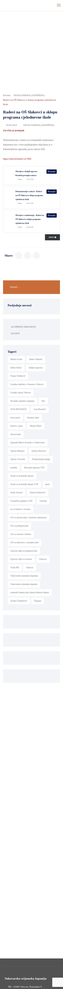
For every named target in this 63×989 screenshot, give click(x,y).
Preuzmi (51, 172)
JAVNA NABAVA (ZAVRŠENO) (28, 95)
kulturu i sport (16, 426)
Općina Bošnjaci (17, 451)
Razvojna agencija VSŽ (34, 467)
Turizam (43, 501)
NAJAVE (15, 333)
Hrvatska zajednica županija (22, 401)
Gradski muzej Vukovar (20, 392)
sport (47, 484)
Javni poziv (15, 418)
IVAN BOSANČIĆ (18, 409)
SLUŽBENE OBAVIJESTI (23, 327)
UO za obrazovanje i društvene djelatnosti (28, 517)
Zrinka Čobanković (18, 601)
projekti (13, 467)
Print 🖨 (52, 237)
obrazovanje (15, 434)
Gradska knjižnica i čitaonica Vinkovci (27, 384)
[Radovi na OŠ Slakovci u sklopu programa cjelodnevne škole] (18, 255)
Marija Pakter (36, 426)
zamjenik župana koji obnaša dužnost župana (29, 592)
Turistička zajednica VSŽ (21, 501)
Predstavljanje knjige (41, 459)
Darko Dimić (16, 368)
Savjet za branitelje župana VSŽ (24, 484)
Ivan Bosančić (40, 409)
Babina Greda (16, 359)
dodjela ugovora (36, 368)
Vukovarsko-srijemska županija (23, 584)
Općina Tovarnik (17, 459)
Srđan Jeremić (16, 492)
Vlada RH (14, 567)
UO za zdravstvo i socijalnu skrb (24, 542)
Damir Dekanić (35, 359)
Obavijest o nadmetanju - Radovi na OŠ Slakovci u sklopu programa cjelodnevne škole (29, 219)
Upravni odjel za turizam (21, 559)
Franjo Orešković (17, 376)
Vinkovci (43, 559)
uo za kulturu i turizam (20, 509)
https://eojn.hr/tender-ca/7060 (17, 159)
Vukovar (29, 567)
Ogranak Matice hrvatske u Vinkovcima (27, 442)
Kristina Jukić (33, 418)
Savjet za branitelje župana (21, 476)
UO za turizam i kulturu (20, 534)
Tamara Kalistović (37, 492)
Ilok (43, 401)
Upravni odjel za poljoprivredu (23, 551)
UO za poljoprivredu (19, 526)
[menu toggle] (59, 5)
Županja (37, 601)
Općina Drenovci (38, 451)
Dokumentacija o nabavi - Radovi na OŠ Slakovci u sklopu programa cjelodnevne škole (29, 195)
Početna (7, 95)
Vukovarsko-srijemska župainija (24, 576)
